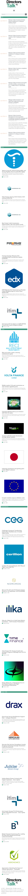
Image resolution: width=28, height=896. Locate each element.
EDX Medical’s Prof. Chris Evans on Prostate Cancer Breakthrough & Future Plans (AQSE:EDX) (14, 291)
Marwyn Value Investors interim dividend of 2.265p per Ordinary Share (16, 54)
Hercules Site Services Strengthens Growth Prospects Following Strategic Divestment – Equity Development (14, 746)
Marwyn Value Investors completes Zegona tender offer (17, 69)
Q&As (2, 147)
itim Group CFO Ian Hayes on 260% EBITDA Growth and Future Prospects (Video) (14, 324)
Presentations (4, 507)
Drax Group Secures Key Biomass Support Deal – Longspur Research (13, 717)
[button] (14, 10)
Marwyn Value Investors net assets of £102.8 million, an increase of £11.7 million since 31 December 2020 (17, 85)
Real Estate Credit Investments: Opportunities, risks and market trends (12, 223)
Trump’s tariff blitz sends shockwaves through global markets (12, 436)
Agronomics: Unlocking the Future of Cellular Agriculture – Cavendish (12, 868)
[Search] (26, 14)
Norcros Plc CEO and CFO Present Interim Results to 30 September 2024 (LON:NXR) (13, 590)
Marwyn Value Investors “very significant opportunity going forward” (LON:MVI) (16, 101)
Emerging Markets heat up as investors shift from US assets (12, 412)
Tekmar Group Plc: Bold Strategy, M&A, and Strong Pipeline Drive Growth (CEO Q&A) (14, 171)
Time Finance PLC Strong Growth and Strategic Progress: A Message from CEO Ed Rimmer (14, 652)
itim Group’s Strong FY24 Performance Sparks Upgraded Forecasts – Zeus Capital (13, 811)
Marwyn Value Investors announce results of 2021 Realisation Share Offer (17, 37)
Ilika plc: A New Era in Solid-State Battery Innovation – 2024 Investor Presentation (13, 621)
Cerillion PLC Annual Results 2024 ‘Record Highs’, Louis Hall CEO (13, 566)
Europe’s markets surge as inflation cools (13, 498)
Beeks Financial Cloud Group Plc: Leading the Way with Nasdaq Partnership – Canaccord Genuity (13, 835)
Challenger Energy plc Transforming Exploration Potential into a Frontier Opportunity (12, 532)
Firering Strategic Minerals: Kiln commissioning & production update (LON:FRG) (12, 257)
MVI (2, 17)
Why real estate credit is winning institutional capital (11, 353)
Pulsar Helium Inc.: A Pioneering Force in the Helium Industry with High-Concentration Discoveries (13, 684)
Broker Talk (4, 692)
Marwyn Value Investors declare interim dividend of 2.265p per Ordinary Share (16, 21)
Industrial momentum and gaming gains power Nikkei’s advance (13, 469)
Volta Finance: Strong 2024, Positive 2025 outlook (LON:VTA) (13, 197)
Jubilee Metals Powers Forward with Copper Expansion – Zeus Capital (12, 779)
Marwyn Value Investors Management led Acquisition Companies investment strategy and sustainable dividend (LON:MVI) (17, 117)
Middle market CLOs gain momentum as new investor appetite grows (13, 386)
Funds (2, 329)
